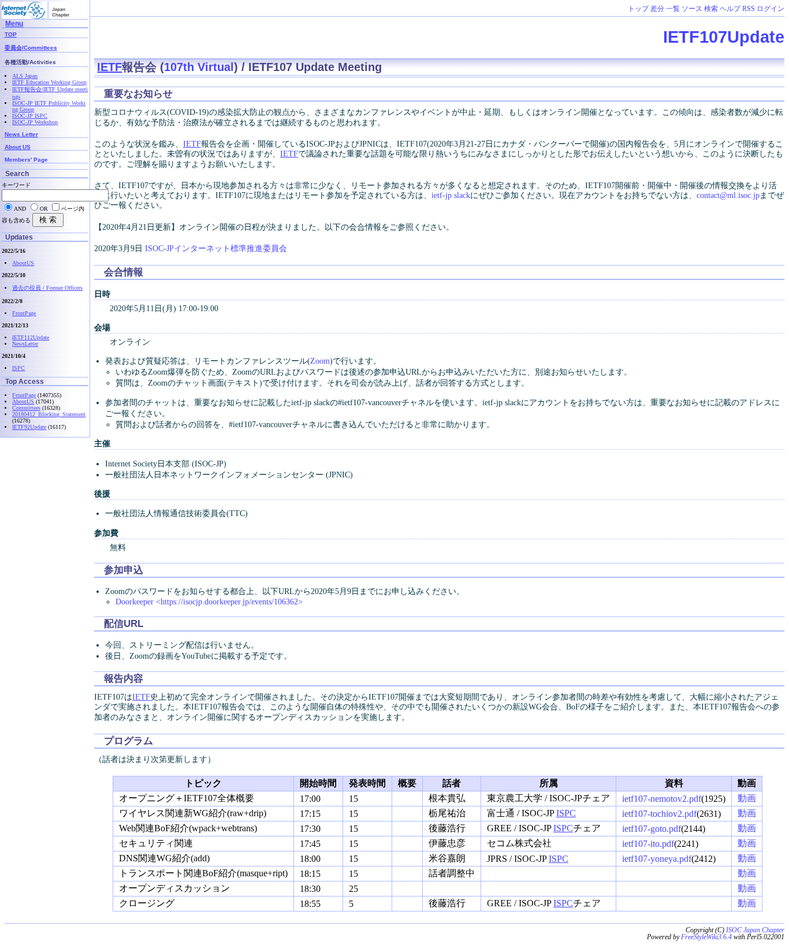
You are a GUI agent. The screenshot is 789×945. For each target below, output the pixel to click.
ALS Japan (25, 76)
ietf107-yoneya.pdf (656, 859)
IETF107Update (723, 37)
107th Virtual (199, 67)
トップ (638, 8)
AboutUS (23, 263)
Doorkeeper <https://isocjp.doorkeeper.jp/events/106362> (209, 601)
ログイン (770, 8)
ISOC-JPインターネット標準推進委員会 (216, 248)
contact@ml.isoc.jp (728, 195)
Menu (14, 23)
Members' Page (26, 159)
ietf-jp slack (450, 195)
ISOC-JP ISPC (29, 116)
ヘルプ (730, 8)
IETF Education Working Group (49, 82)
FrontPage (24, 313)
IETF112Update (30, 337)
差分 (657, 8)
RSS (748, 8)
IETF (109, 67)
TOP (11, 34)
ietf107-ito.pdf (648, 844)
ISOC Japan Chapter (755, 930)
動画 (747, 798)
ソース (692, 8)
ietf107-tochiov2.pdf (659, 814)
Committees (26, 408)
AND (20, 209)
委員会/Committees (31, 47)
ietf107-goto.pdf (651, 829)
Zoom (320, 360)
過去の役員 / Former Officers (47, 288)
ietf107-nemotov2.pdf (661, 799)
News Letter (21, 134)
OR (44, 209)
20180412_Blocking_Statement (48, 414)
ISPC (566, 813)
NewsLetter (25, 344)
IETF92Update (29, 427)
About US (18, 147)
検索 (711, 8)
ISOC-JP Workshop (35, 122)
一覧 (673, 8)
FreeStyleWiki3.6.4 (706, 936)
